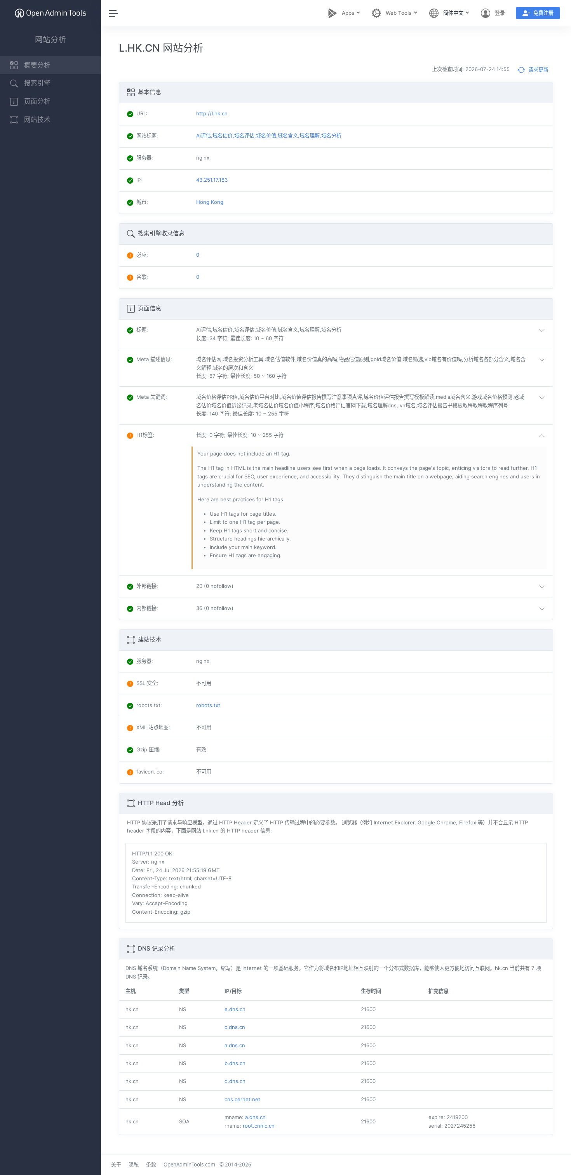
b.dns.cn (235, 1063)
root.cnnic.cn (259, 1126)
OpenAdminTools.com (189, 1164)
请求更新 (537, 69)
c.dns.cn (235, 1027)
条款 (151, 1164)
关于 (116, 1164)
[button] (372, 334)
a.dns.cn (235, 1045)
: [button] (142, 330)
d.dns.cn (235, 1081)
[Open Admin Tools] (50, 13)
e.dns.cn (235, 1009)
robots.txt (208, 705)
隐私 (134, 1164)
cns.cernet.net (242, 1099)
